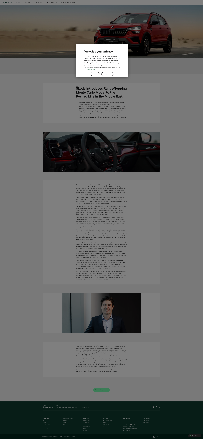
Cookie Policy (91, 69)
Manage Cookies (107, 74)
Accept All (95, 74)
